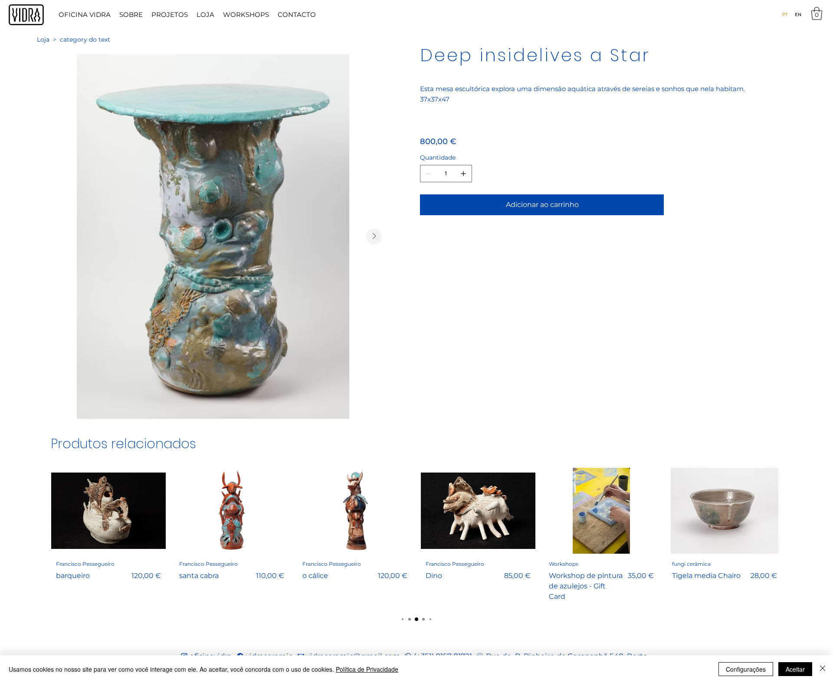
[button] (816, 13)
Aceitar (795, 669)
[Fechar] (822, 669)
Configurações (746, 669)
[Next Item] (374, 236)
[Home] (26, 14)
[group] (416, 537)
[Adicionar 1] (463, 173)
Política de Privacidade (367, 669)
